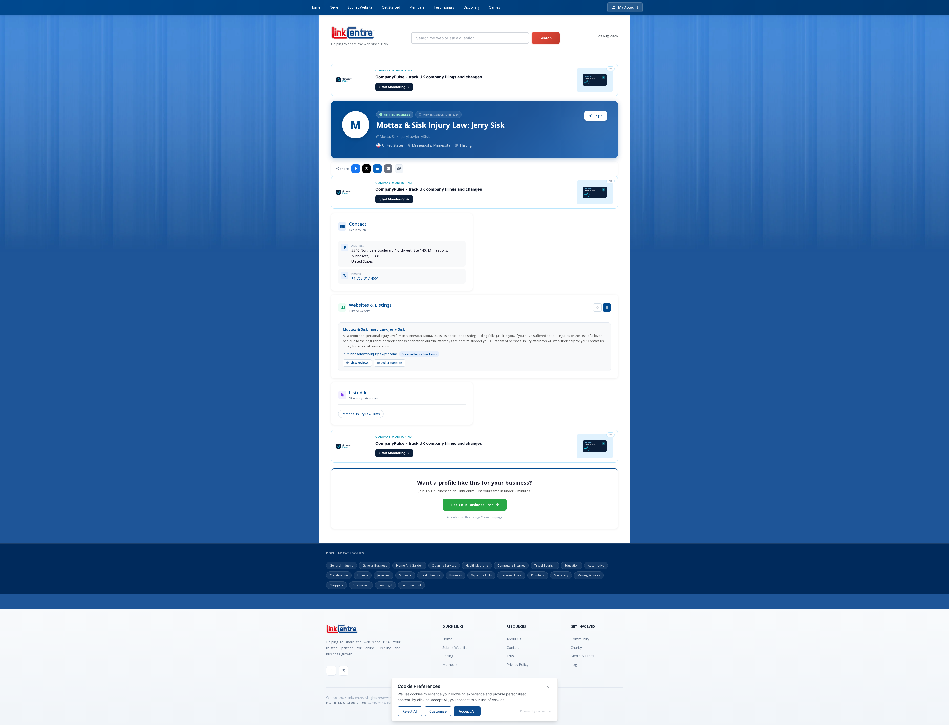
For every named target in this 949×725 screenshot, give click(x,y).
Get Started (391, 7)
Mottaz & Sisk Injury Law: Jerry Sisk (374, 329)
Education (572, 565)
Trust (511, 656)
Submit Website (360, 7)
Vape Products (481, 575)
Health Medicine (477, 565)
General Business (375, 565)
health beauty (430, 575)
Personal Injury (511, 575)
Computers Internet (511, 565)
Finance (362, 575)
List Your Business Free (472, 504)
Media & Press (582, 656)
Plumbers (537, 575)
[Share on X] (366, 168)
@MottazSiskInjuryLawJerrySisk (403, 136)
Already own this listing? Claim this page (474, 517)
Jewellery (383, 575)
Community (580, 639)
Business (455, 575)
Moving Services (589, 575)
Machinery (561, 575)
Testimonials (444, 7)
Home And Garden (409, 565)
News (334, 7)
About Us (514, 639)
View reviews (359, 363)
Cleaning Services (444, 565)
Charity (576, 647)
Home (315, 7)
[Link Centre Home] (359, 33)
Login (598, 116)
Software (405, 575)
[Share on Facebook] (355, 168)
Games (494, 7)
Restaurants (361, 585)
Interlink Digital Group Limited (346, 702)
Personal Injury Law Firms (361, 414)
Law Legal (385, 585)
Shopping (336, 585)
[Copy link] (399, 168)
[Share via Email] (388, 168)
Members (417, 7)
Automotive (596, 565)
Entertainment (411, 585)
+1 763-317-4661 (365, 278)
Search (545, 38)
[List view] (607, 307)
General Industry (341, 565)
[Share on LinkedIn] (377, 168)
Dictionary (471, 7)
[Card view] (597, 307)
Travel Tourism (544, 565)
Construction (339, 575)
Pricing (447, 656)
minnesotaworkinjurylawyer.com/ (372, 354)
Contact (513, 647)
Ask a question (391, 363)
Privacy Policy (517, 664)
